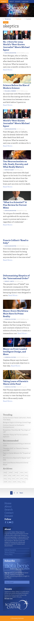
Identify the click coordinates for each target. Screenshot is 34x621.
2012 (13, 479)
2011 (17, 479)
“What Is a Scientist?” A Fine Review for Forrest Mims (15, 205)
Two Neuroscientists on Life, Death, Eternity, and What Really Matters (15, 164)
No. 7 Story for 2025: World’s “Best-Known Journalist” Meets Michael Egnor (16, 45)
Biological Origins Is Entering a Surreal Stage (17, 422)
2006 (14, 482)
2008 (5, 482)
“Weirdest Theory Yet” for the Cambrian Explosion (15, 436)
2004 (23, 482)
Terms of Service (10, 552)
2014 (5, 479)
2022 (21, 472)
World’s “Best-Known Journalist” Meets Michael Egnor (16, 123)
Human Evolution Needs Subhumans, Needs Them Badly (17, 419)
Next (21, 493)
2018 (13, 475)
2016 (22, 475)
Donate (17, 1)
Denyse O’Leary (9, 170)
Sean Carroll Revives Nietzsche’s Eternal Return (15, 464)
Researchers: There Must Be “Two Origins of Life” (16, 431)
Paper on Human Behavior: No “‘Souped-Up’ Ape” (17, 454)
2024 (10, 472)
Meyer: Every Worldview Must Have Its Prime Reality (15, 313)
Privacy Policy (9, 554)
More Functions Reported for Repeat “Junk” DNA (16, 459)
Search (9, 509)
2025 (5, 472)
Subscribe (25, 1)
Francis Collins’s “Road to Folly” (15, 241)
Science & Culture (10, 319)
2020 (5, 475)
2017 (18, 475)
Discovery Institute (18, 618)
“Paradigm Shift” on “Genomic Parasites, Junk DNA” (16, 449)
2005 (19, 482)
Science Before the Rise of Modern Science (16, 86)
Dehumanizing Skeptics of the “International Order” (16, 277)
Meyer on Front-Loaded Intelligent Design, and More (15, 351)
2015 (26, 475)
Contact (9, 512)
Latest (28, 19)
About (11, 1)
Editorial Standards (10, 550)
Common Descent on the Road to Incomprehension (13, 426)
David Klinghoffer (10, 53)
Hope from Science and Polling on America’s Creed (17, 444)
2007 (9, 482)
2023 (16, 472)
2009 (26, 479)
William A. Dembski (10, 91)
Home (8, 503)
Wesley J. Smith (9, 281)
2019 (9, 475)
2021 (26, 472)
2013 (9, 479)
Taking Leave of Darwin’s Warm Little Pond (15, 382)
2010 (21, 479)
